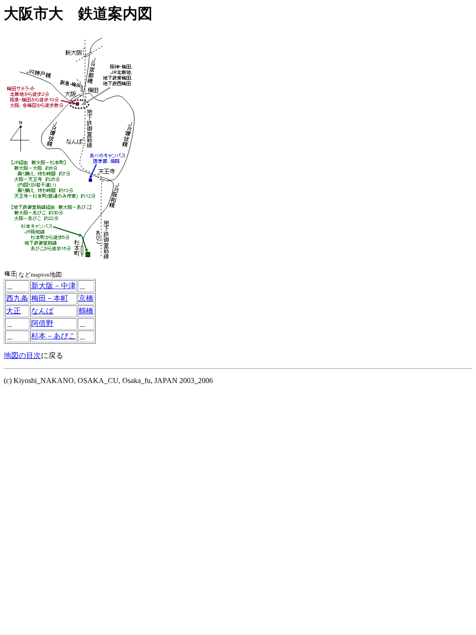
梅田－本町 (49, 298)
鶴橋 (86, 311)
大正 (13, 311)
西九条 (17, 298)
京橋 (86, 298)
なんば (42, 311)
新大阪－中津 (53, 286)
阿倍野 (42, 323)
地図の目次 (22, 355)
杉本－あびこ (53, 336)
